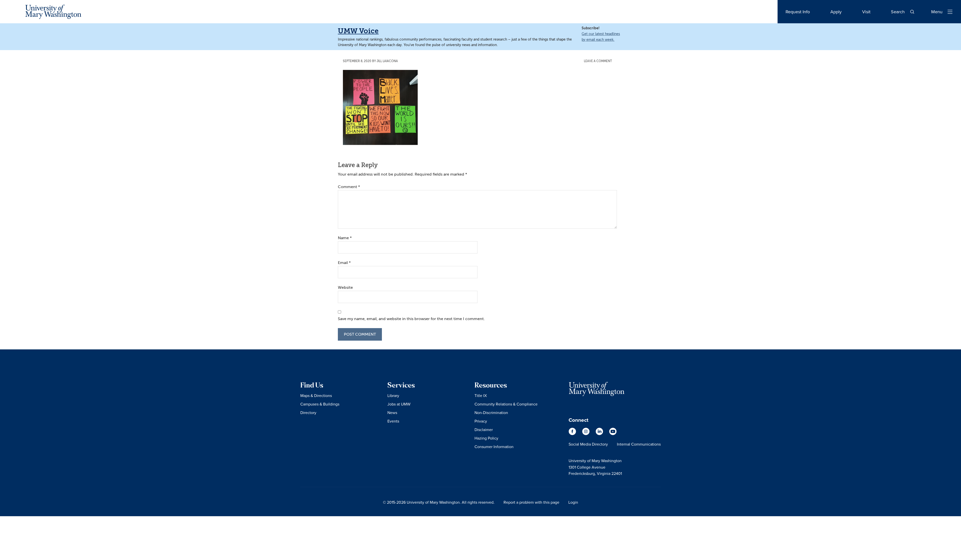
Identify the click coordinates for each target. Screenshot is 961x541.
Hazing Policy (486, 438)
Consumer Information (494, 446)
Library (393, 395)
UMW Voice (358, 31)
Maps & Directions (316, 395)
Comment (349, 187)
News (392, 412)
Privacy (480, 421)
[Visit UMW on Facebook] (573, 434)
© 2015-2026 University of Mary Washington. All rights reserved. (439, 502)
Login (573, 502)
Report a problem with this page (531, 502)
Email (344, 262)
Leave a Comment (598, 61)
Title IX (480, 395)
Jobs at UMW (398, 404)
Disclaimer (483, 429)
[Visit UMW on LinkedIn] (600, 434)
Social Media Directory (588, 444)
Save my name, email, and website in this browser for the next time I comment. (411, 319)
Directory (308, 412)
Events (393, 421)
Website (345, 287)
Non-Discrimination (491, 412)
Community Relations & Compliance (506, 404)
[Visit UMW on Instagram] (586, 434)
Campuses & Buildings (319, 404)
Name (345, 238)
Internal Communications (639, 444)
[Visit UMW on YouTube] (613, 434)
